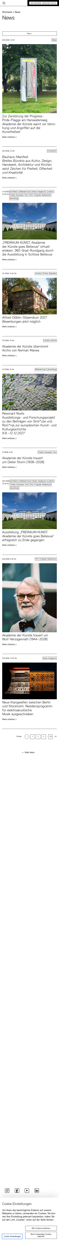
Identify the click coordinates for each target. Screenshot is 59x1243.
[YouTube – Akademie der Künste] (27, 1192)
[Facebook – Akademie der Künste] (17, 1192)
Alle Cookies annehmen (41, 1228)
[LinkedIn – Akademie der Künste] (37, 1192)
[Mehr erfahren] (29, 91)
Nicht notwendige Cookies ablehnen (41, 1235)
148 (50, 736)
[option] (27, 736)
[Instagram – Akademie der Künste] (7, 1192)
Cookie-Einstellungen (12, 1237)
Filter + (29, 34)
